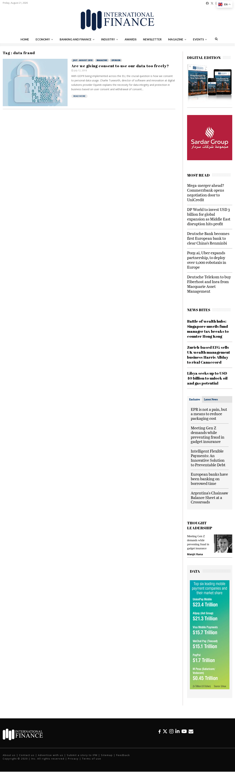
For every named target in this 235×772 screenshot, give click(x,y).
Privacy (73, 758)
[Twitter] (165, 731)
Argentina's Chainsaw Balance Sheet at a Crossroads (209, 497)
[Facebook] (159, 731)
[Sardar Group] (206, 159)
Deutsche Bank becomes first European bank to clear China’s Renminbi (208, 238)
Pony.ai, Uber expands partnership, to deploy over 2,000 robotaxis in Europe (206, 260)
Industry (108, 39)
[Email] (191, 731)
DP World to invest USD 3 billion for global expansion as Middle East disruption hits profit (208, 216)
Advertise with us (50, 755)
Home (25, 39)
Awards (130, 39)
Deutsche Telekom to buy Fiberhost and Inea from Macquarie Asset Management (209, 284)
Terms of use (91, 758)
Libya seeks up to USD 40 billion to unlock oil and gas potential (207, 378)
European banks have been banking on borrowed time (209, 478)
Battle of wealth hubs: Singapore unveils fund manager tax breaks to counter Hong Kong (208, 329)
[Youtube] (184, 731)
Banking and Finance (75, 39)
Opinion (115, 60)
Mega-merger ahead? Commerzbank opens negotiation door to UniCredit (205, 192)
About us (9, 755)
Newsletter (152, 39)
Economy (43, 39)
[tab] (194, 399)
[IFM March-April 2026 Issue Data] (209, 688)
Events (198, 39)
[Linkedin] (177, 731)
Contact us (27, 755)
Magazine (175, 39)
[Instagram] (171, 731)
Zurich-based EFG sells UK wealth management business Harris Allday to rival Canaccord (208, 355)
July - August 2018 (82, 60)
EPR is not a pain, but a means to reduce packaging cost (209, 414)
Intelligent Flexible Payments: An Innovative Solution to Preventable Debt (208, 457)
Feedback (123, 755)
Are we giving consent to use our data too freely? (120, 65)
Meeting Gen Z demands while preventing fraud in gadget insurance (207, 434)
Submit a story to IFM (82, 755)
